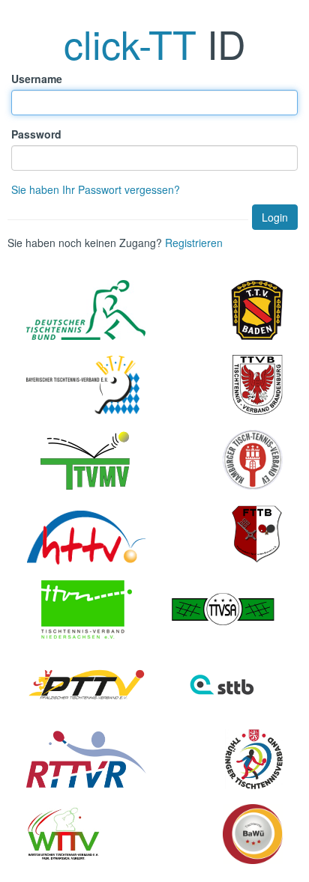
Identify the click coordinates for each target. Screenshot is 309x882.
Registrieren (194, 242)
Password (36, 134)
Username (36, 78)
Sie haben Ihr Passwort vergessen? (95, 189)
